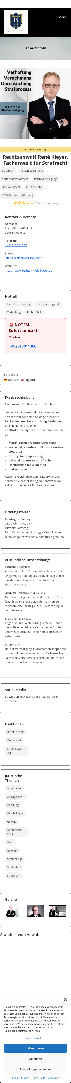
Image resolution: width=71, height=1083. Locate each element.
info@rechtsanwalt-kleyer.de (23, 258)
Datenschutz (38, 1078)
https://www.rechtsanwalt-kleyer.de (28, 270)
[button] (65, 1000)
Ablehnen (35, 1059)
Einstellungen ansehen (35, 1069)
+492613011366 (16, 245)
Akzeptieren (35, 1048)
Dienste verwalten (34, 1038)
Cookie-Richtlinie (21, 1078)
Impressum (53, 1078)
